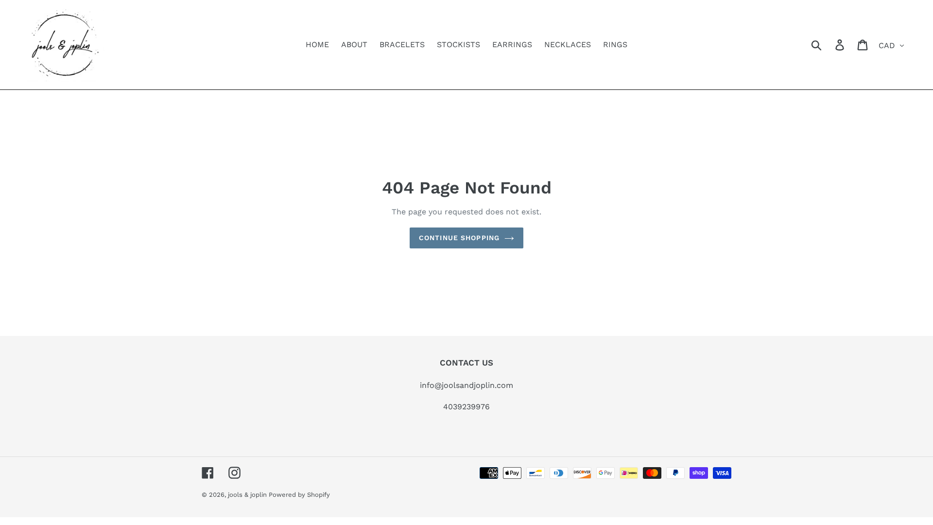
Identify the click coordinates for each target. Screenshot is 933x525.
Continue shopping (459, 238)
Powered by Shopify (299, 494)
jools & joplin (248, 494)
